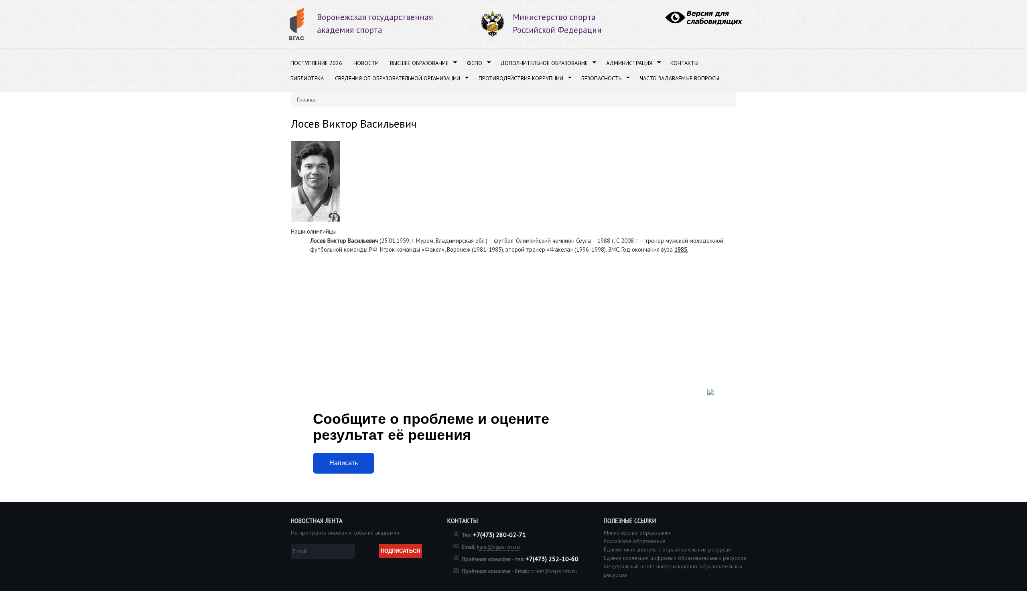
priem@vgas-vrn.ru (553, 571)
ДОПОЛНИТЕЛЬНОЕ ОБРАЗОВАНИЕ (541, 63)
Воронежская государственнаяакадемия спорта (375, 23)
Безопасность (598, 78)
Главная (307, 99)
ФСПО (471, 63)
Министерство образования (638, 532)
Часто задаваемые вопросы (679, 78)
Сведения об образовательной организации (394, 78)
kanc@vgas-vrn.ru (498, 546)
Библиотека (307, 78)
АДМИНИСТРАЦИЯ (626, 63)
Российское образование (635, 541)
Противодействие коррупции (518, 78)
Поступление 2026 (316, 63)
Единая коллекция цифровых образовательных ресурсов (675, 557)
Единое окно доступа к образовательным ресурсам (668, 549)
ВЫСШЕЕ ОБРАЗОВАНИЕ (416, 63)
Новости (366, 63)
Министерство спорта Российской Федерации (557, 23)
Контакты (684, 63)
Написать (343, 463)
